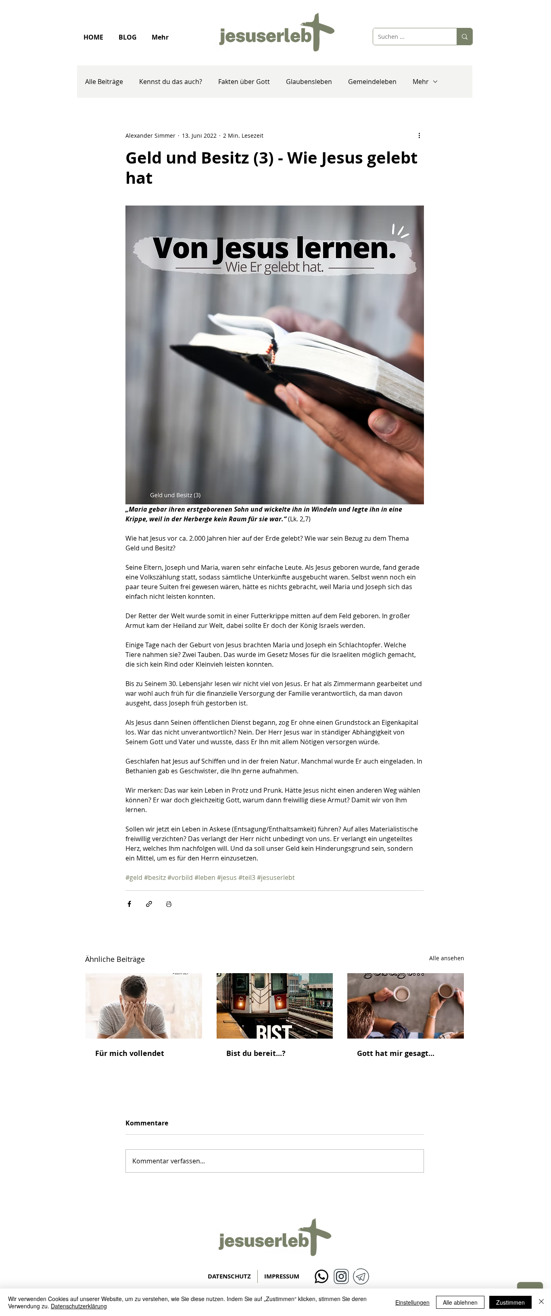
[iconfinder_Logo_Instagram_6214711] (341, 1276)
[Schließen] (541, 1302)
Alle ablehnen (460, 1302)
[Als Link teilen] (149, 904)
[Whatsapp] (321, 1276)
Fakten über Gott (244, 82)
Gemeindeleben (372, 82)
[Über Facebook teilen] (129, 904)
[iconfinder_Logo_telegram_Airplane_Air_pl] (361, 1276)
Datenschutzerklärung (79, 1306)
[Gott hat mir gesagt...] (405, 1006)
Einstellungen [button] (412, 1302)
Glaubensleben (309, 82)
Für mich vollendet (129, 1053)
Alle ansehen (446, 958)
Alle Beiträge (104, 82)
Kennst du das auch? (170, 82)
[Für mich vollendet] (144, 1006)
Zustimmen (510, 1302)
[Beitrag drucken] (169, 904)
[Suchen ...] (464, 36)
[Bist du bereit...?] (275, 1006)
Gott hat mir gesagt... (395, 1053)
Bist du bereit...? (256, 1053)
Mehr (421, 82)
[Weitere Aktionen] (419, 135)
